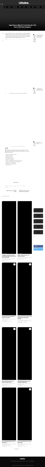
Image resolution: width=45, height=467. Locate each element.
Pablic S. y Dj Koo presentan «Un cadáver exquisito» (23, 256)
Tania (19, 259)
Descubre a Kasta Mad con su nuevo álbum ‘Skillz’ (24, 442)
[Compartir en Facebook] (2, 38)
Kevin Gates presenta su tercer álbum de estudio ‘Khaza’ (8, 382)
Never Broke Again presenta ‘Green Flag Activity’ (8, 442)
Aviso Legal (18, 461)
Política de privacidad (13, 461)
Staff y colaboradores (31, 461)
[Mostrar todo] (38, 210)
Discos (21, 23)
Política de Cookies (22, 461)
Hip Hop (24, 23)
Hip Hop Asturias (4, 253)
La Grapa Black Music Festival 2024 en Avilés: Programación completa (40, 89)
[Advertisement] (39, 201)
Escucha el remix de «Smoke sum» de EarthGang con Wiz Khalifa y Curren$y (25, 317)
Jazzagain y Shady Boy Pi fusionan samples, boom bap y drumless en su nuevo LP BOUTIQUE (9, 256)
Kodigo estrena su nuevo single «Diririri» (11, 191)
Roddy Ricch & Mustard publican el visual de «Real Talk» (8, 317)
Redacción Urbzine (16, 182)
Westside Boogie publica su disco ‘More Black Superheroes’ (24, 382)
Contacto (26, 461)
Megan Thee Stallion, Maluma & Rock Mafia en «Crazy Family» (24, 191)
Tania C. (32, 465)
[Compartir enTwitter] (2, 40)
